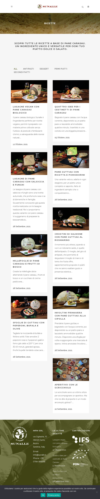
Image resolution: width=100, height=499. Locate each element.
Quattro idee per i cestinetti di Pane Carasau (67, 109)
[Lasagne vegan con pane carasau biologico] (29, 91)
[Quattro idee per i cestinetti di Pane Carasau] (71, 91)
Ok (43, 495)
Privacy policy (54, 495)
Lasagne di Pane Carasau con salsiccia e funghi (28, 181)
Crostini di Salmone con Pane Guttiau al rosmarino (69, 237)
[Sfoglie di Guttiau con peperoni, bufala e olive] (29, 307)
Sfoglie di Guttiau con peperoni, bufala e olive (29, 325)
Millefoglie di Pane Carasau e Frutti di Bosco (26, 264)
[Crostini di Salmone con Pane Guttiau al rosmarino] (71, 218)
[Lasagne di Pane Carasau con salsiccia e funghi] (29, 163)
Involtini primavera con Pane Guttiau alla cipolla (70, 315)
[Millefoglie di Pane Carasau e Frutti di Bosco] (29, 245)
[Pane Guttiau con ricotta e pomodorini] (71, 156)
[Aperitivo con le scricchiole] (71, 369)
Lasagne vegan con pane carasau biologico (26, 109)
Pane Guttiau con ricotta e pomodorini (60, 474)
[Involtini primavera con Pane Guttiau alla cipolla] (71, 297)
